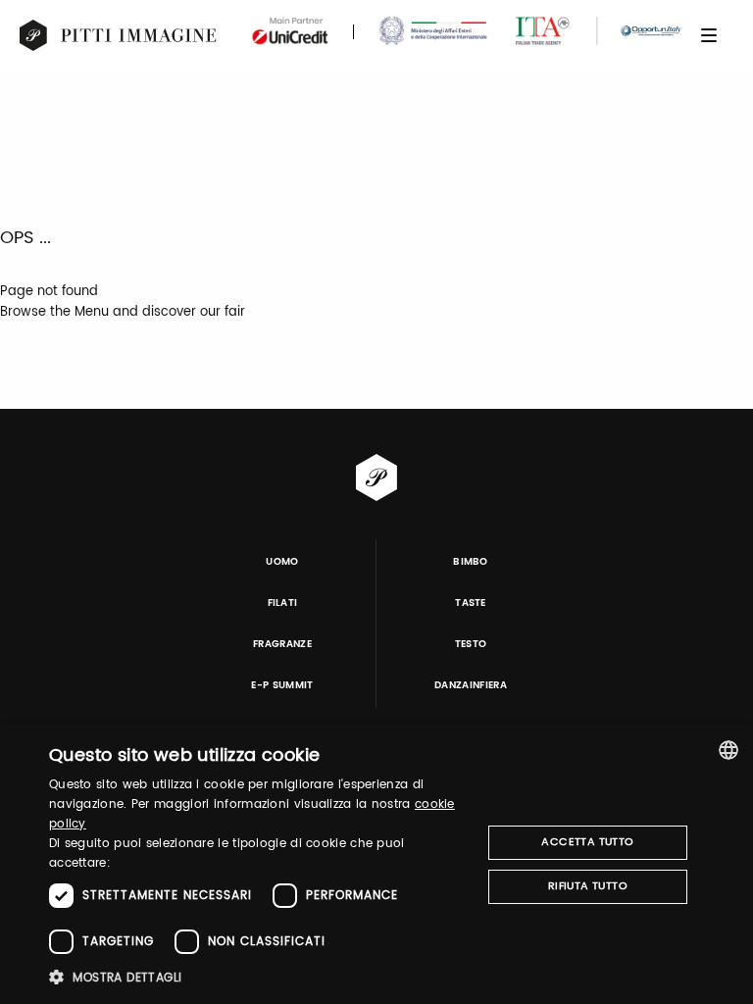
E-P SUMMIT (282, 685)
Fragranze (282, 644)
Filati (283, 603)
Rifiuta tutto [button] (588, 886)
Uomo (282, 562)
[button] (259, 977)
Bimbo (470, 562)
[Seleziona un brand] (119, 35)
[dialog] (376, 865)
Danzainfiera (470, 685)
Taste (470, 603)
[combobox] (728, 750)
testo (471, 644)
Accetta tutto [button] (587, 842)
